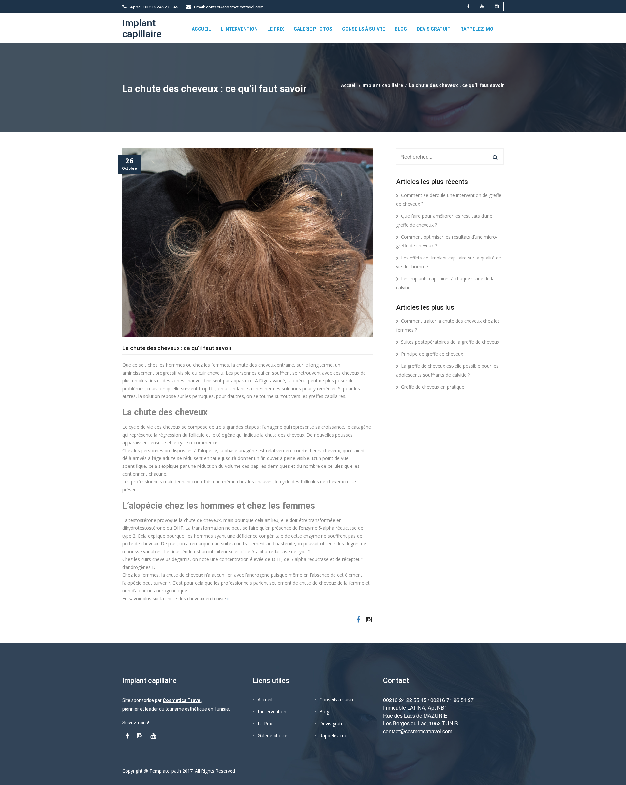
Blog (401, 29)
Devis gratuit (434, 29)
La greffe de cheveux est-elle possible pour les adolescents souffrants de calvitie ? (447, 370)
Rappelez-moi (477, 29)
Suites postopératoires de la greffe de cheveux (450, 342)
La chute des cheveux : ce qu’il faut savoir (177, 348)
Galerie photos (313, 29)
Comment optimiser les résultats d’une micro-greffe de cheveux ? (447, 241)
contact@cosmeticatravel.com (417, 731)
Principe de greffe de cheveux (432, 354)
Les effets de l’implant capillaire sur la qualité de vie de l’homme (448, 262)
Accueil (201, 29)
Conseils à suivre (363, 29)
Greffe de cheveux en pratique (432, 387)
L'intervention (239, 29)
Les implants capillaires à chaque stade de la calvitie (445, 282)
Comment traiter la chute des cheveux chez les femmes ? (448, 325)
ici (229, 598)
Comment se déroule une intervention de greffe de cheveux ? (448, 199)
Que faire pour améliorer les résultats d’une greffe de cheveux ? (444, 220)
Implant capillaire (383, 85)
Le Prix (275, 29)
